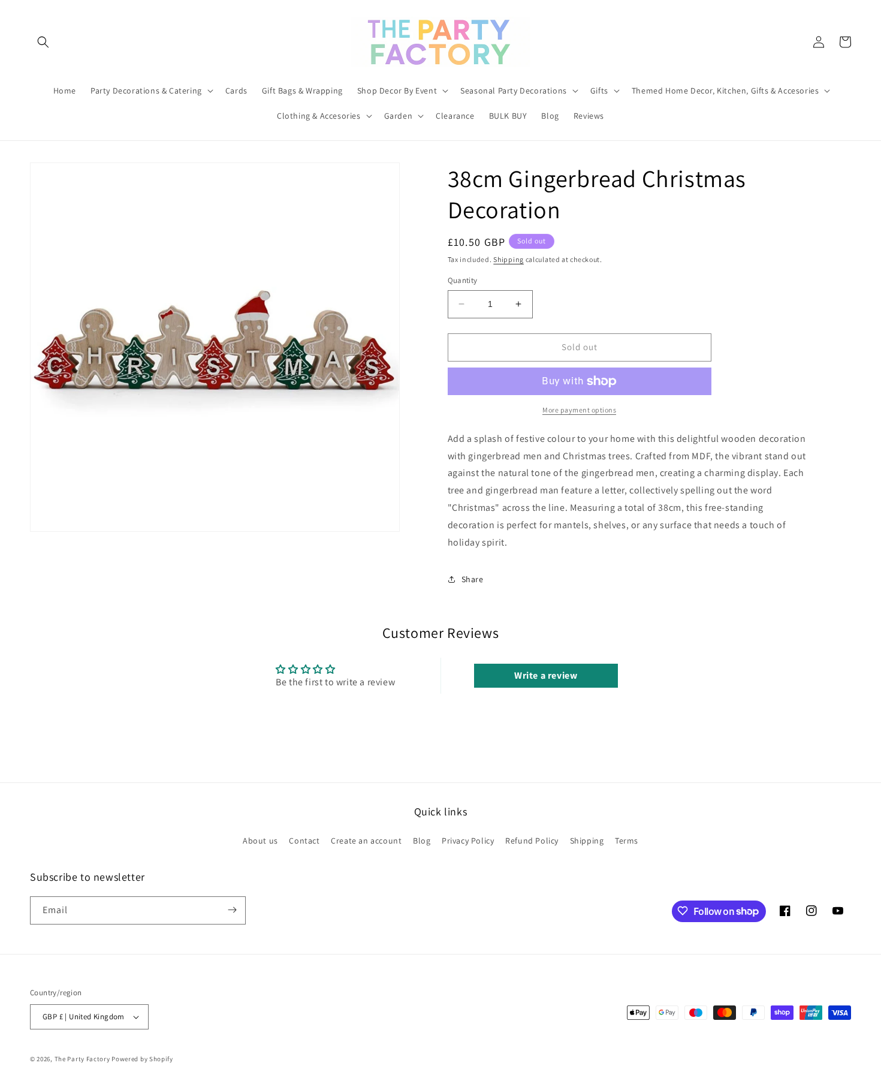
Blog (421, 840)
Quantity (463, 280)
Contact (304, 840)
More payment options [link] (579, 409)
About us (260, 840)
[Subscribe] (232, 910)
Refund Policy (532, 840)
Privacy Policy (468, 840)
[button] (43, 42)
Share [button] (472, 579)
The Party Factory (82, 1059)
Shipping (508, 259)
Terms (626, 840)
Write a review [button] (545, 675)
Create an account (366, 840)
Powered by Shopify (142, 1059)
